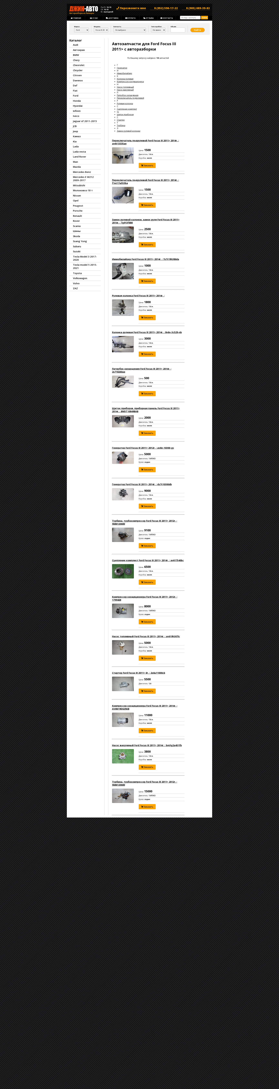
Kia (75, 141)
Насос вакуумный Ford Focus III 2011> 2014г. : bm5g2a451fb (147, 745)
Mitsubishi (79, 185)
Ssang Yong (80, 241)
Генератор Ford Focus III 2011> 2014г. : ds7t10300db (142, 484)
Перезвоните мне (132, 8)
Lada (76, 146)
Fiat (75, 90)
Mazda (77, 166)
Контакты (167, 18)
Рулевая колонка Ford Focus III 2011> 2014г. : (138, 295)
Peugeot (78, 205)
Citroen (77, 75)
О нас (95, 18)
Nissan (77, 195)
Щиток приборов (125, 114)
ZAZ (75, 288)
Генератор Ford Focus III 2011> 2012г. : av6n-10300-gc (143, 447)
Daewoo (78, 80)
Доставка (113, 18)
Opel (75, 200)
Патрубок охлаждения (127, 95)
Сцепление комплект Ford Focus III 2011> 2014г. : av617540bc (148, 560)
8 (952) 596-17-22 (166, 8)
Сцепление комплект (127, 109)
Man (75, 161)
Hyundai (78, 105)
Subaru (77, 246)
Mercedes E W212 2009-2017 (83, 178)
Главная (77, 18)
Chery (76, 60)
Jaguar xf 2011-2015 (85, 121)
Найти (204, 17)
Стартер (121, 120)
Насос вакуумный (125, 89)
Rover (76, 220)
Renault (77, 215)
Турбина (121, 125)
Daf (75, 85)
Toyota (77, 273)
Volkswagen (80, 278)
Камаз (77, 136)
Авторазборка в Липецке (81, 12)
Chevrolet (78, 65)
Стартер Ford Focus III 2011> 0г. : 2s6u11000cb (138, 672)
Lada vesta (79, 151)
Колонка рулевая (125, 78)
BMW (76, 54)
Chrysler (78, 70)
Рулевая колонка (125, 103)
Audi (75, 44)
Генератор (122, 67)
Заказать (148, 165)
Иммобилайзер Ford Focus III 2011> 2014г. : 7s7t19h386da (145, 259)
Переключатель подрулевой (130, 98)
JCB (75, 126)
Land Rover (79, 156)
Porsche (78, 210)
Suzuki (76, 251)
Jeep (75, 131)
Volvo (76, 283)
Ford (75, 95)
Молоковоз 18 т (83, 190)
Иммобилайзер (124, 73)
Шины (77, 231)
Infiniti (77, 110)
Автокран (79, 49)
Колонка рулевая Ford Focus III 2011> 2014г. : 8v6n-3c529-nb (147, 332)
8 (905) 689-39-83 (198, 8)
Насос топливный (125, 87)
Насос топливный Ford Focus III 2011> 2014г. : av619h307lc (146, 636)
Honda (77, 100)
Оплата (131, 18)
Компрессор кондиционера (130, 81)
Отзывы (149, 18)
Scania (77, 226)
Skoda (76, 236)
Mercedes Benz (82, 172)
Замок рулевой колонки (128, 131)
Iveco (76, 116)
